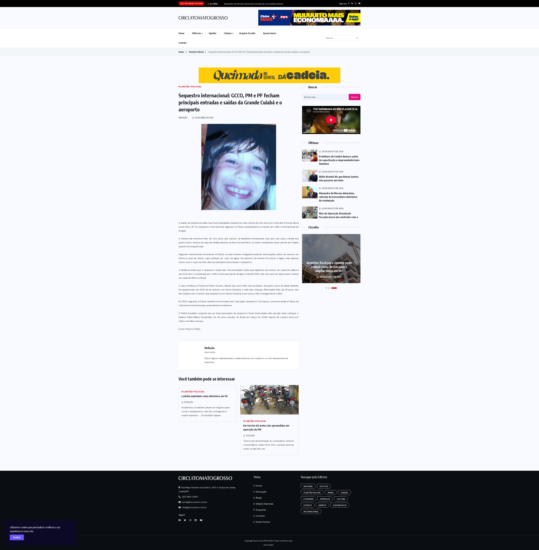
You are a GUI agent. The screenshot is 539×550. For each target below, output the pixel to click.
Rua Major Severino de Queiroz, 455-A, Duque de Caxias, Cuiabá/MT (207, 489)
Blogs (259, 497)
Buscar (354, 97)
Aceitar (16, 537)
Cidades (344, 492)
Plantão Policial (196, 52)
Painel (331, 492)
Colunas (228, 33)
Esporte (307, 505)
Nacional (308, 486)
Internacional (311, 511)
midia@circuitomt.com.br (193, 507)
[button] (326, 288)
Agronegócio (340, 505)
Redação (188, 402)
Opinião (212, 33)
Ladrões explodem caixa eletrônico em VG (204, 396)
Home (181, 33)
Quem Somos (269, 33)
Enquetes (261, 509)
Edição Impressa (264, 503)
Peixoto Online (193, 328)
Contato (183, 42)
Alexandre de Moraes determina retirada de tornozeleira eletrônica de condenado (338, 197)
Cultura (341, 499)
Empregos (325, 499)
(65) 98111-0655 (189, 496)
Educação (261, 491)
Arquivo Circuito (247, 33)
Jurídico (322, 505)
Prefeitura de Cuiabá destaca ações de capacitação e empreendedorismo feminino (339, 160)
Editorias (196, 33)
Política (324, 486)
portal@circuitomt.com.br (194, 502)
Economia (308, 499)
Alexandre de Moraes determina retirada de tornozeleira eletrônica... (255, 4)
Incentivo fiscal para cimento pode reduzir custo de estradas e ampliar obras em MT (329, 267)
